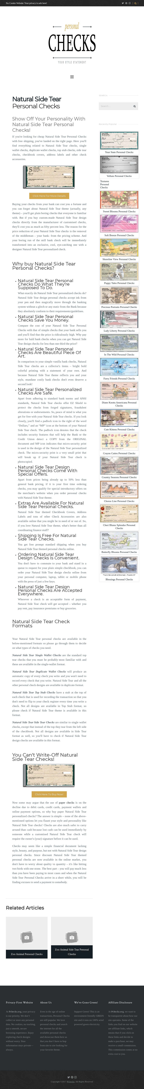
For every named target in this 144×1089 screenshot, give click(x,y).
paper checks (66, 802)
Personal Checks (119, 152)
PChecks (71, 1082)
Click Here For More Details (49, 195)
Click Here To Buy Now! (49, 794)
